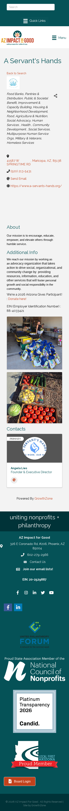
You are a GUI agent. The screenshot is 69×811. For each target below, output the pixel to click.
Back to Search (16, 73)
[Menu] (34, 21)
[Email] (14, 480)
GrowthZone (43, 498)
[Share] (55, 96)
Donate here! (17, 299)
